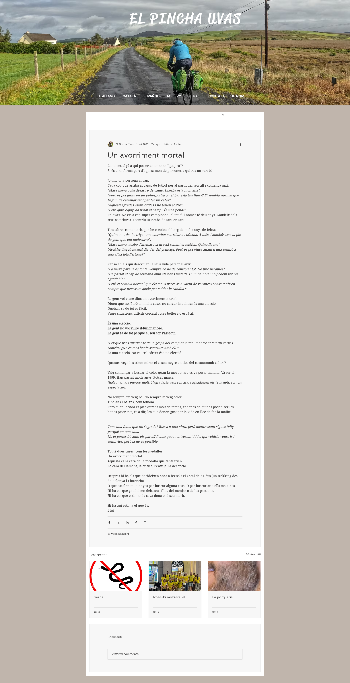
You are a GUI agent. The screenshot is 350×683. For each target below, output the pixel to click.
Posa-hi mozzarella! (169, 597)
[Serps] (116, 576)
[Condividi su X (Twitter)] (118, 522)
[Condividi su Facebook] (109, 522)
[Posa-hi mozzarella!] (175, 576)
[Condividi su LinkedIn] (127, 522)
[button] (223, 115)
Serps (98, 597)
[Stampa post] (145, 522)
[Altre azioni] (240, 144)
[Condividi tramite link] (136, 522)
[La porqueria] (234, 576)
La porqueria (222, 597)
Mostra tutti (253, 554)
